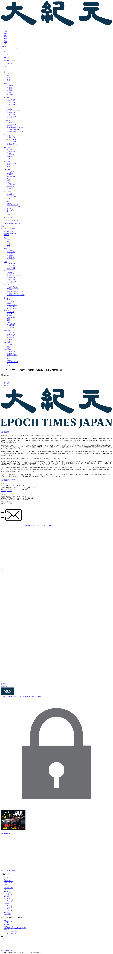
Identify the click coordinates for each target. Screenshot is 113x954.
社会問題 (10, 87)
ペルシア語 (7, 914)
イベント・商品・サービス (15, 206)
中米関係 (6, 383)
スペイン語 (7, 893)
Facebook (46, 525)
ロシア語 (6, 903)
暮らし (6, 134)
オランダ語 (7, 898)
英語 (5, 879)
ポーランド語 (8, 902)
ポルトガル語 (8, 895)
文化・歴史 (7, 169)
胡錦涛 (6, 385)
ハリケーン (7, 380)
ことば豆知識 (11, 324)
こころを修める (12, 143)
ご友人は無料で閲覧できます (30, 525)
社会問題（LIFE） (12, 144)
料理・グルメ (11, 136)
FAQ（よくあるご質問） (11, 220)
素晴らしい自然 (12, 196)
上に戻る (3, 831)
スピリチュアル (12, 141)
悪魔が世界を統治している (15, 127)
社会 (5, 33)
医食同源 (10, 156)
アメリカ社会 (11, 101)
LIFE (5, 42)
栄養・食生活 (11, 151)
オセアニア (10, 117)
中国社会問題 (11, 252)
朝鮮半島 (10, 109)
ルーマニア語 (8, 907)
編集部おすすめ (8, 231)
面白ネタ (10, 208)
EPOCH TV (7, 28)
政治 (5, 30)
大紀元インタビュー (13, 124)
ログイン (9, 491)
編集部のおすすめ (9, 60)
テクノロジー (11, 193)
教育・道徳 (7, 183)
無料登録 (3, 491)
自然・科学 (7, 191)
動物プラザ (10, 203)
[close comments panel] (1, 482)
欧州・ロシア (11, 112)
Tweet (50, 525)
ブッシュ (6, 382)
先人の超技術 (11, 176)
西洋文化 (10, 175)
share (2, 432)
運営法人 (6, 924)
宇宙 (8, 198)
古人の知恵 (10, 188)
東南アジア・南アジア (14, 111)
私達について (8, 921)
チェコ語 (6, 908)
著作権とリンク (8, 926)
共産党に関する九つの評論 (15, 131)
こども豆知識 (11, 185)
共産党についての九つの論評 (15, 295)
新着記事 (6, 57)
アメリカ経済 (11, 102)
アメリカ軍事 (11, 104)
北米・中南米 (11, 114)
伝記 (8, 180)
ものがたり (10, 171)
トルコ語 (6, 912)
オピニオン (7, 121)
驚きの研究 (10, 195)
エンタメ (6, 201)
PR (8, 211)
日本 (5, 72)
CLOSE (3, 227)
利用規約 (6, 929)
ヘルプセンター (8, 217)
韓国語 (6, 884)
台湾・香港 (10, 274)
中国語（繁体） (8, 882)
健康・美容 (7, 148)
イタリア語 (7, 896)
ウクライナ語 (8, 905)
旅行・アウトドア (12, 205)
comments (6, 432)
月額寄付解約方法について (12, 224)
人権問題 (10, 92)
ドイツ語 (6, 891)
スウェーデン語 (8, 900)
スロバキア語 (8, 910)
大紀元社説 (10, 122)
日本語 (6, 877)
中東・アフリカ (12, 116)
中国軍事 (10, 90)
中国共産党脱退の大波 (10, 233)
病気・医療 (7, 161)
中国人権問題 (11, 259)
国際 (5, 40)
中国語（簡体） (8, 881)
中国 (5, 37)
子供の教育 (10, 186)
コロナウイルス (12, 163)
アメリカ (6, 97)
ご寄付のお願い (8, 63)
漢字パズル (10, 210)
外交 (8, 79)
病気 (8, 164)
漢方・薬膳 (10, 154)
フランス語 (7, 889)
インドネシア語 (8, 888)
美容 (8, 158)
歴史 (8, 178)
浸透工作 (10, 94)
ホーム (6, 54)
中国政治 (10, 85)
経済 (5, 31)
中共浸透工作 (11, 257)
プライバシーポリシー (10, 931)
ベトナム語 (7, 886)
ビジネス (6, 922)
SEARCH (3, 46)
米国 (5, 38)
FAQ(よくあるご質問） (11, 933)
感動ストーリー (12, 139)
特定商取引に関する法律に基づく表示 (15, 928)
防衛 (5, 35)
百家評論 (10, 126)
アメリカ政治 (11, 99)
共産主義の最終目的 (13, 129)
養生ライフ (10, 153)
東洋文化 (10, 173)
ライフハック (11, 138)
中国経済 (10, 89)
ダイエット (10, 149)
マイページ (7, 214)
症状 (8, 166)
